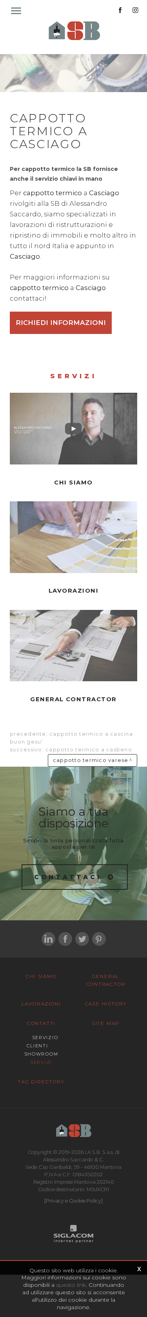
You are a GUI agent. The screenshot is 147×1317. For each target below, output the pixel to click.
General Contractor (106, 980)
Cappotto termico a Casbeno (88, 750)
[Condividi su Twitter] (82, 939)
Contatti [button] (41, 1023)
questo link (71, 1285)
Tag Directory (41, 1082)
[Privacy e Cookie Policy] (73, 1201)
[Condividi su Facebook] (65, 939)
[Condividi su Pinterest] (99, 939)
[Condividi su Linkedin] (48, 939)
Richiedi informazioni (61, 323)
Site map (106, 1023)
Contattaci (68, 877)
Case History (106, 1004)
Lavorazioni (41, 1004)
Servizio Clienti (42, 1042)
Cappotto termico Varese (91, 760)
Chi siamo (41, 976)
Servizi (41, 1062)
